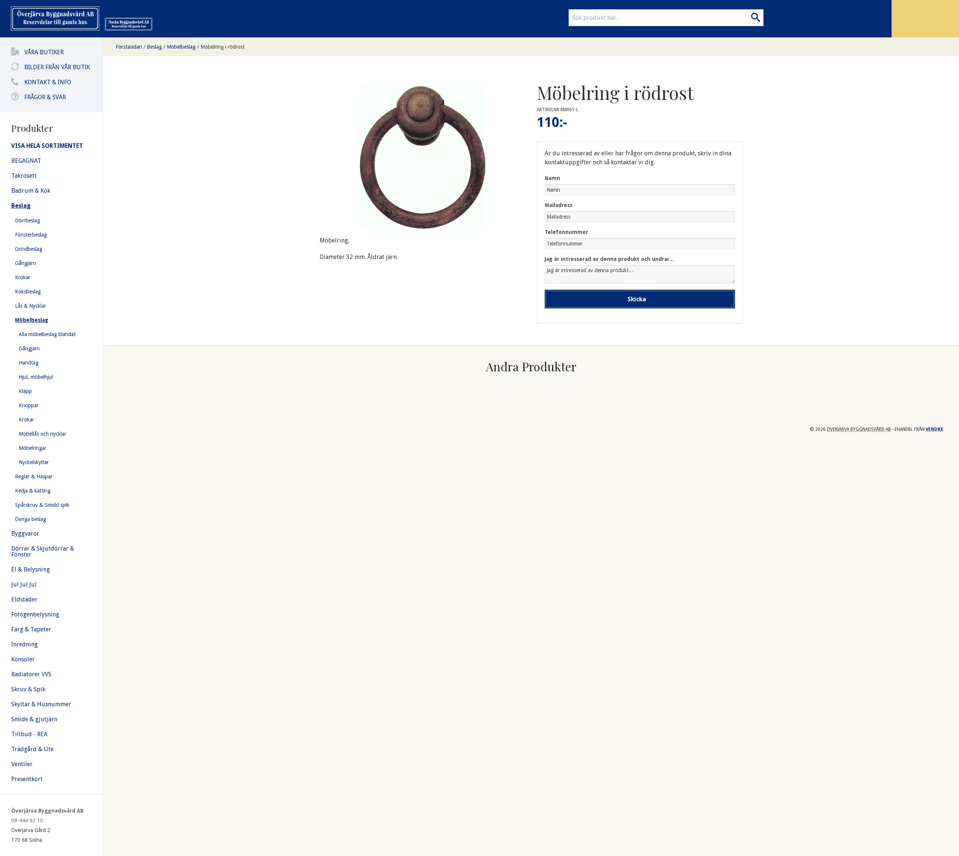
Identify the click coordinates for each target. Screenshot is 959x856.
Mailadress (558, 205)
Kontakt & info (47, 82)
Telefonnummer (566, 232)
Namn (552, 178)
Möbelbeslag (181, 47)
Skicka (636, 299)
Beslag (154, 47)
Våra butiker (44, 52)
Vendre (934, 429)
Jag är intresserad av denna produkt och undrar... (609, 259)
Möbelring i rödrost (222, 47)
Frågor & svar (45, 97)
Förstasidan (129, 47)
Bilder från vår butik (57, 67)
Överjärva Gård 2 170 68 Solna (30, 835)
